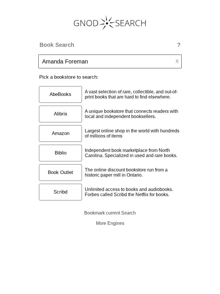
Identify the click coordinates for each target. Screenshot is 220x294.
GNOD (86, 23)
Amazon (60, 133)
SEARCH (131, 23)
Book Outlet (60, 172)
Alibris (60, 114)
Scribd (60, 192)
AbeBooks (60, 94)
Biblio (60, 153)
